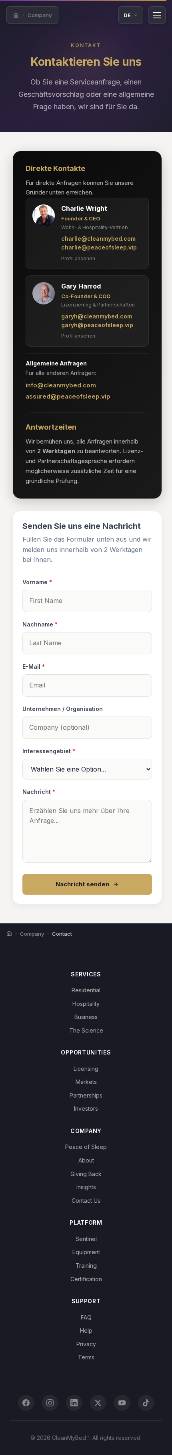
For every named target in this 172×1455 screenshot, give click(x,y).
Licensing (86, 1068)
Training (86, 1265)
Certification (86, 1279)
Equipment (86, 1252)
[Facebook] (26, 1403)
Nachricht (38, 791)
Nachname (40, 624)
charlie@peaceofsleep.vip (99, 247)
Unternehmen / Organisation (62, 708)
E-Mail (33, 666)
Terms (86, 1357)
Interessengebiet (48, 751)
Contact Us (86, 1200)
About (86, 1160)
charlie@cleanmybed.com (98, 238)
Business (86, 1016)
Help (86, 1330)
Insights (86, 1187)
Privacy (86, 1344)
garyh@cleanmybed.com (96, 316)
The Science (86, 1030)
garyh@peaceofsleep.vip (97, 325)
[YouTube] (122, 1403)
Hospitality (86, 1003)
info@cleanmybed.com (61, 385)
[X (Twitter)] (98, 1403)
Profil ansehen (78, 258)
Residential (86, 990)
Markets (86, 1081)
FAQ (86, 1317)
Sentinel (86, 1238)
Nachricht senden (82, 884)
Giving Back (86, 1173)
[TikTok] (146, 1403)
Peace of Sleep (86, 1146)
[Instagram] (50, 1403)
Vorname (37, 582)
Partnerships (86, 1095)
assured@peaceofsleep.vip (68, 396)
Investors (86, 1108)
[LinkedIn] (74, 1403)
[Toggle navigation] (157, 15)
